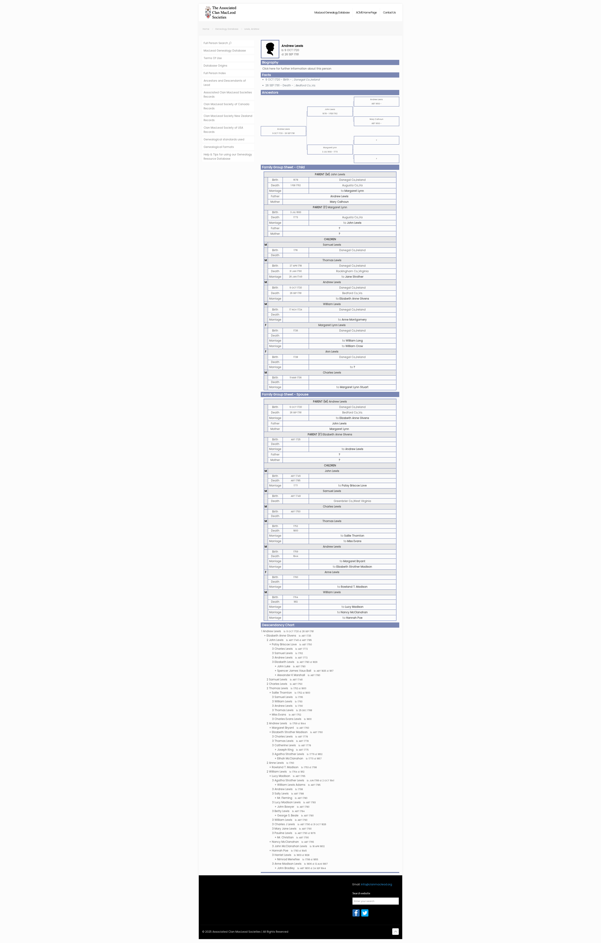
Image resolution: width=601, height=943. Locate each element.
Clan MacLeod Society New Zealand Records (228, 118)
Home (206, 29)
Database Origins (215, 66)
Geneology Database (226, 29)
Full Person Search (216, 43)
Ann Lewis (331, 351)
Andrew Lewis (339, 196)
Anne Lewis (332, 572)
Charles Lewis (332, 372)
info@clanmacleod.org (376, 884)
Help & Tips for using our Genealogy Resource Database (228, 157)
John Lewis (338, 174)
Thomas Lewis (331, 260)
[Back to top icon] (395, 931)
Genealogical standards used (224, 139)
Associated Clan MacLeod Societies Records (228, 95)
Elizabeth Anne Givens (337, 434)
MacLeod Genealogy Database (225, 50)
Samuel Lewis (332, 245)
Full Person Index (215, 73)
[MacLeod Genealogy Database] (220, 11)
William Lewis (332, 304)
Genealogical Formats (219, 147)
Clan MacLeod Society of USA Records (223, 130)
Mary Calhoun (339, 202)
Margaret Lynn (337, 207)
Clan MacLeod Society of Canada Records (226, 106)
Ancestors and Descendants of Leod (225, 83)
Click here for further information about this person (296, 69)
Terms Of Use (213, 58)
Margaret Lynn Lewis (332, 325)
